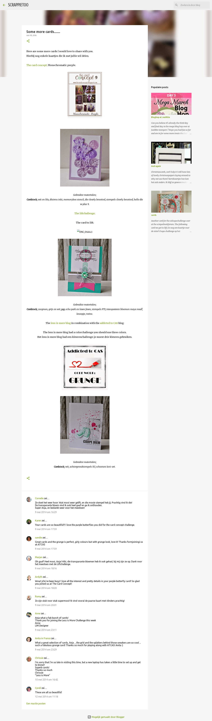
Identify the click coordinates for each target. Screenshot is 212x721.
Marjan (39, 557)
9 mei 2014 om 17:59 (46, 529)
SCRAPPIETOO (18, 5)
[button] (28, 41)
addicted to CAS (109, 323)
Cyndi (38, 688)
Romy (38, 596)
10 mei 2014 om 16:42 (46, 679)
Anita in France (43, 638)
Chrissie (39, 658)
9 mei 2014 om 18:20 (46, 588)
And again (156, 166)
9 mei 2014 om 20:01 (46, 605)
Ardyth (38, 577)
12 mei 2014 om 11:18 (46, 696)
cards (153, 215)
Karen (38, 520)
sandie (38, 537)
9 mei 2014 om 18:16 (46, 568)
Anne (37, 613)
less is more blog (61, 323)
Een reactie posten (36, 703)
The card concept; (36, 65)
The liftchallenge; (84, 213)
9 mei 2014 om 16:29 (46, 512)
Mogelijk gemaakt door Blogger (107, 717)
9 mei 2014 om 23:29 (46, 649)
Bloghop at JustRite (160, 117)
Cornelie (39, 498)
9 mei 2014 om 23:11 (46, 630)
